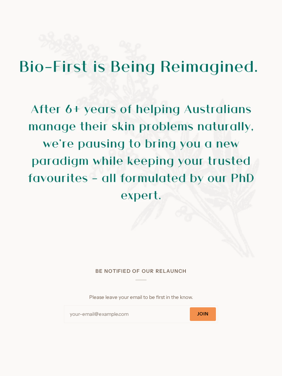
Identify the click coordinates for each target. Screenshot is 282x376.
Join (203, 314)
